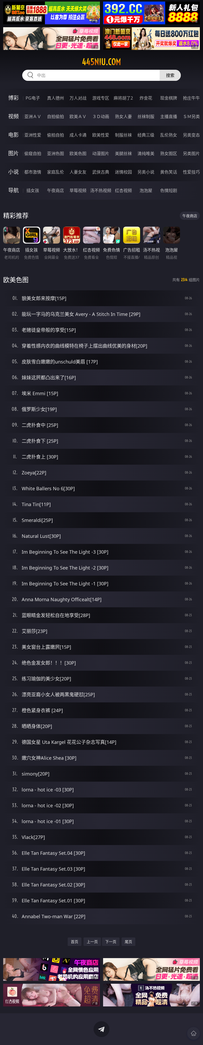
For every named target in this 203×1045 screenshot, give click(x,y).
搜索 (170, 75)
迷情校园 (123, 172)
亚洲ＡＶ (32, 116)
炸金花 (146, 98)
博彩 (13, 97)
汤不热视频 (100, 190)
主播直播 (168, 116)
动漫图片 (100, 153)
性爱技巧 (191, 172)
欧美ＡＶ (78, 116)
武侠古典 (100, 172)
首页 (74, 941)
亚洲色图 (55, 153)
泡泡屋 (146, 190)
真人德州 (55, 98)
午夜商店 (55, 190)
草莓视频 (78, 190)
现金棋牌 (168, 98)
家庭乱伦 (55, 172)
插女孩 (32, 190)
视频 (13, 116)
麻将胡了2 (123, 98)
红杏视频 (123, 190)
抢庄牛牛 (191, 98)
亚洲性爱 (32, 135)
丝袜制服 (145, 116)
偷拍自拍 (55, 135)
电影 (13, 134)
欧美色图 (78, 153)
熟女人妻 (123, 116)
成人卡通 (78, 135)
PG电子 (33, 98)
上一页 (92, 941)
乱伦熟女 (168, 135)
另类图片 (191, 153)
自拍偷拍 (55, 116)
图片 (13, 153)
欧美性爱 (100, 135)
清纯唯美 (145, 153)
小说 (13, 171)
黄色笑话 (168, 172)
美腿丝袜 (123, 153)
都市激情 (32, 172)
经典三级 (145, 135)
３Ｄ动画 (100, 116)
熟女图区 (168, 153)
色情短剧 (168, 190)
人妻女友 (78, 172)
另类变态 (191, 135)
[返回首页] (193, 1033)
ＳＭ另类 (191, 116)
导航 (13, 190)
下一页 (110, 941)
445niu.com (101, 62)
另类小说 (145, 172)
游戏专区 (100, 98)
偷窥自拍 (32, 153)
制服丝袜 (123, 135)
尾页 (128, 941)
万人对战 (78, 98)
